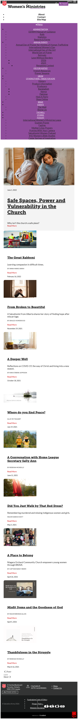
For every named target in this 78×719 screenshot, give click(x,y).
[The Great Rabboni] (20, 247)
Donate (51, 4)
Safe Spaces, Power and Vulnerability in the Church (36, 206)
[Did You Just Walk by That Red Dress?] (20, 495)
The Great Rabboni (21, 257)
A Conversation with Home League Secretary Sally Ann (33, 459)
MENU (69, 1)
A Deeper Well (17, 359)
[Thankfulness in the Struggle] (20, 641)
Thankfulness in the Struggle (29, 652)
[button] (55, 686)
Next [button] (6, 677)
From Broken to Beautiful (26, 307)
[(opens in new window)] (28, 687)
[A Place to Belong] (20, 544)
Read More (12, 226)
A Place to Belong (20, 555)
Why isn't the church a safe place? (23, 223)
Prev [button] (8, 671)
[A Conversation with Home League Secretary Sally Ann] (20, 446)
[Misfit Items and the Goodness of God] (20, 596)
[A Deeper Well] (20, 348)
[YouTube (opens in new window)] (57, 706)
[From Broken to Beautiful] (20, 296)
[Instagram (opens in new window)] (62, 706)
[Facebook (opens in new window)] (46, 706)
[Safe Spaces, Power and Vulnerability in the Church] (39, 184)
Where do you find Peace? (26, 412)
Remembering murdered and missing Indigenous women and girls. (38, 513)
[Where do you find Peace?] (20, 401)
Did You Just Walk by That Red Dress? (35, 506)
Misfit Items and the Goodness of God (35, 607)
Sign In (45, 4)
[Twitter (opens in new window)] (51, 706)
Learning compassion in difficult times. (25, 264)
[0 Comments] (74, 716)
